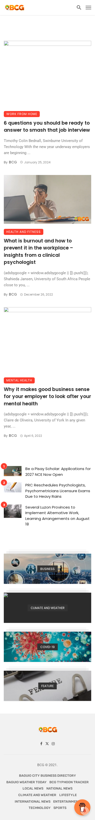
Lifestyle (68, 795)
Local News (33, 788)
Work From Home (21, 114)
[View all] (47, 569)
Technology (40, 808)
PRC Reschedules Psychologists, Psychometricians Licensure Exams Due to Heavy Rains (57, 490)
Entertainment (66, 801)
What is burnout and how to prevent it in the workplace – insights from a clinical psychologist (38, 251)
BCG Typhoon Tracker (69, 782)
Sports (59, 808)
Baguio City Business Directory (47, 775)
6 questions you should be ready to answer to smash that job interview (47, 127)
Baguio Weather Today (26, 782)
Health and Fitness (23, 232)
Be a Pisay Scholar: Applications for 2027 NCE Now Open (58, 471)
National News (59, 788)
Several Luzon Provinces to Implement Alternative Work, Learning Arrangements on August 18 (57, 516)
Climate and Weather (37, 795)
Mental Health (19, 380)
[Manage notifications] (85, 811)
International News (32, 801)
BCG (13, 162)
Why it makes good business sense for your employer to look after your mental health (47, 396)
